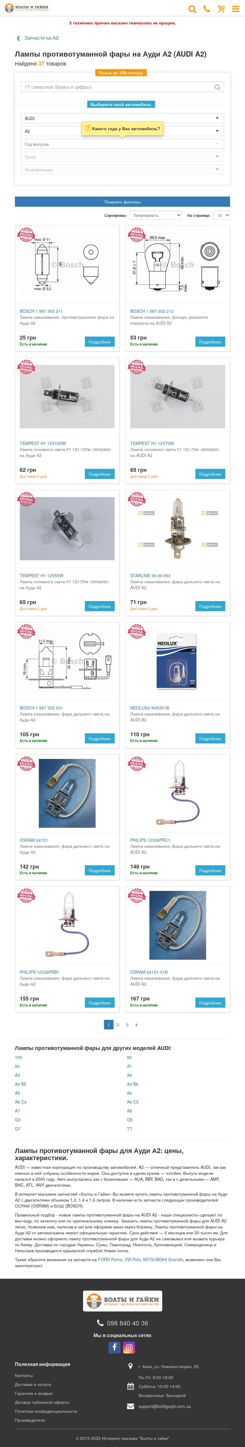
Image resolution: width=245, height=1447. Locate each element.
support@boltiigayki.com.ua (165, 1406)
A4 (129, 1075)
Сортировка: (116, 215)
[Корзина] (221, 8)
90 (17, 1066)
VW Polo (133, 1259)
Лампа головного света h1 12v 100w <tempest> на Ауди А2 (66, 449)
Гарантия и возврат (34, 1393)
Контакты (24, 1375)
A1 (129, 1066)
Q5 (130, 1120)
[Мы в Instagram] (129, 1347)
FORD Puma (110, 1259)
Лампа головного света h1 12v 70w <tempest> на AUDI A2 (175, 449)
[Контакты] (206, 8)
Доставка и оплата (33, 1384)
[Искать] (217, 87)
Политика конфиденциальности (46, 1411)
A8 (129, 1111)
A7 (17, 1111)
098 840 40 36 (127, 1323)
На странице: (199, 215)
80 (129, 1057)
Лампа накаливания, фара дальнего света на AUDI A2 (175, 581)
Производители (30, 1420)
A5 (17, 1093)
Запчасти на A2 (41, 37)
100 (18, 1057)
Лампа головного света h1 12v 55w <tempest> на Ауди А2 (64, 581)
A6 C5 (133, 1102)
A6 (129, 1093)
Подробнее (100, 342)
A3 (17, 1075)
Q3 (18, 1120)
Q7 (18, 1129)
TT (129, 1129)
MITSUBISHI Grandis (163, 1259)
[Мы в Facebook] (114, 1347)
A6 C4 (21, 1102)
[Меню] (235, 8)
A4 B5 (20, 1084)
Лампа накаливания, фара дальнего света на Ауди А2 (64, 714)
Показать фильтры (123, 202)
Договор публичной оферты (42, 1402)
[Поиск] (192, 8)
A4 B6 (132, 1084)
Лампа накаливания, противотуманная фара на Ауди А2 (67, 317)
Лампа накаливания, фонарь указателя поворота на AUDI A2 (169, 317)
